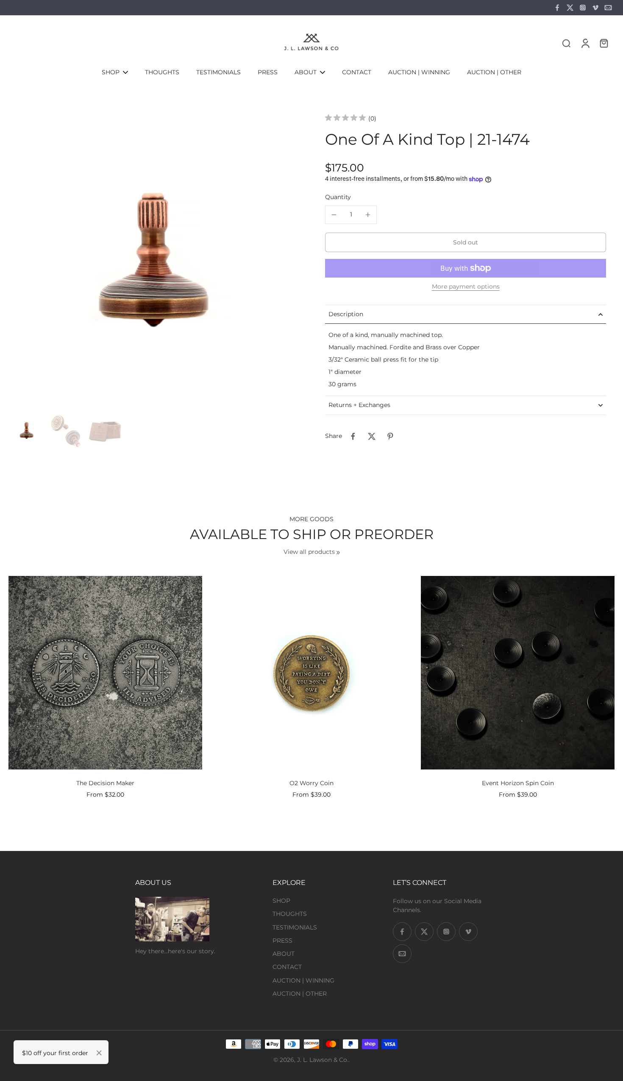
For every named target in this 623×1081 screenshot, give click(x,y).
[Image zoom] (153, 265)
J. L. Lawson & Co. (322, 1060)
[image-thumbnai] (26, 431)
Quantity (338, 197)
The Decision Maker (105, 783)
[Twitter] (570, 8)
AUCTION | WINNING (303, 980)
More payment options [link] (466, 287)
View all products (309, 552)
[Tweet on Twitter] (371, 436)
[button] (465, 242)
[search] (566, 42)
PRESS (282, 940)
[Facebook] (557, 8)
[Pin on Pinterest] (390, 436)
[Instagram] (582, 8)
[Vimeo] (595, 8)
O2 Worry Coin (311, 783)
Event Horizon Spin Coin (518, 783)
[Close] (99, 1053)
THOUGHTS (290, 914)
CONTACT (287, 967)
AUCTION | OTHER (300, 993)
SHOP (281, 900)
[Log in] (585, 42)
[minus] (333, 215)
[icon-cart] (603, 42)
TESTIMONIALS (295, 927)
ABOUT (284, 953)
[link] (338, 552)
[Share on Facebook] (353, 436)
